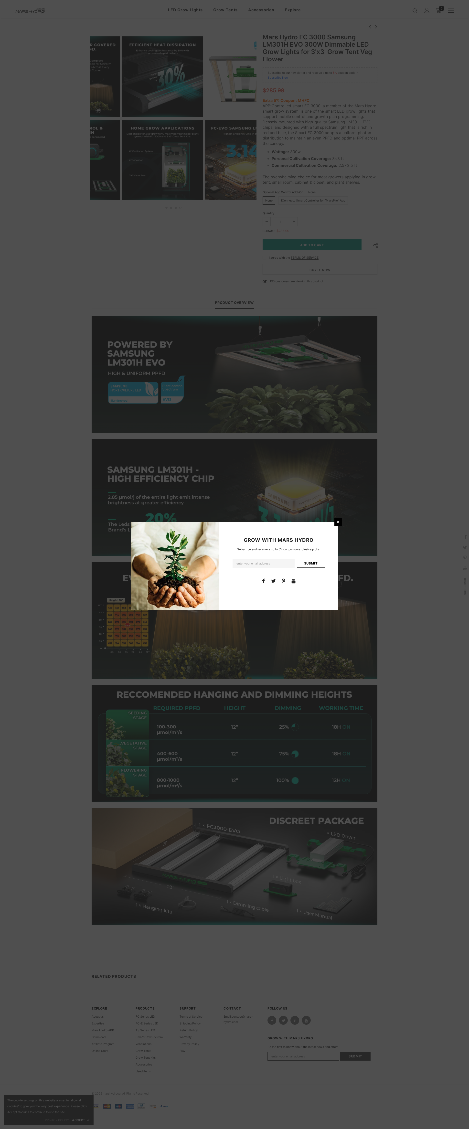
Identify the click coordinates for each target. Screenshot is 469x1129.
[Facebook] (263, 580)
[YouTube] (293, 580)
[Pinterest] (283, 580)
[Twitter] (273, 580)
